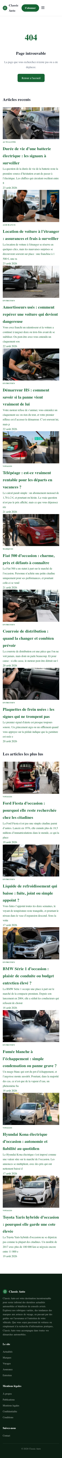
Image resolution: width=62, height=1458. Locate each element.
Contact (6, 1435)
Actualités (7, 1351)
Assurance (8, 1369)
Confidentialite (10, 1411)
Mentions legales (11, 1405)
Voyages (7, 1363)
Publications (9, 1399)
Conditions (8, 1417)
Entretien (7, 1375)
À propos (7, 1393)
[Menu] (43, 8)
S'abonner (30, 8)
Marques (7, 1357)
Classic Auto (13, 8)
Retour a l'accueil (31, 78)
